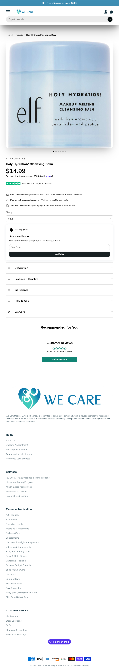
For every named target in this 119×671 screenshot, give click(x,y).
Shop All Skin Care (15, 569)
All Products (12, 514)
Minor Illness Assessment (18, 486)
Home (8, 35)
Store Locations (13, 620)
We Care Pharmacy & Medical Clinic (54, 665)
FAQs (8, 625)
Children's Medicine (16, 560)
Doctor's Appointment (17, 444)
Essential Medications (17, 495)
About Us (10, 440)
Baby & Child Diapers (16, 556)
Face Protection (13, 588)
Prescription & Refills (16, 449)
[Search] (110, 19)
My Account (12, 616)
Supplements (12, 537)
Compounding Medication (19, 454)
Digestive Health (14, 524)
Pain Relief (11, 519)
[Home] (25, 11)
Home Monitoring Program (19, 482)
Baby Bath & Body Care (17, 551)
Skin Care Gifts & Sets (17, 597)
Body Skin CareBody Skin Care (21, 592)
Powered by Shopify (80, 665)
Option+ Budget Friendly (18, 565)
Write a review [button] (59, 359)
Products (19, 35)
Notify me (59, 254)
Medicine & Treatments (17, 528)
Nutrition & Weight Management (22, 542)
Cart (111, 12)
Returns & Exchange (16, 634)
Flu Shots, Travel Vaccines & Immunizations (27, 477)
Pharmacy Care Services (18, 458)
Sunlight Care (13, 578)
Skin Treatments (14, 583)
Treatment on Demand (17, 491)
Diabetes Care (13, 533)
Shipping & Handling (16, 629)
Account (106, 12)
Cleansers (11, 574)
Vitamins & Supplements (18, 546)
